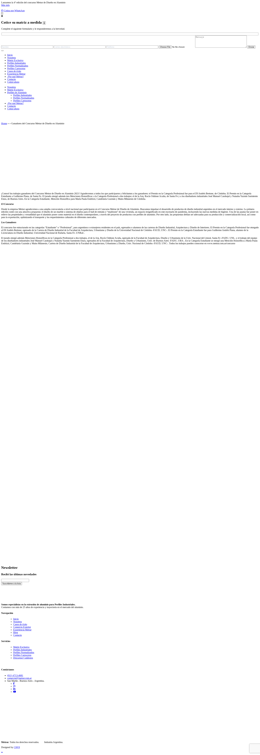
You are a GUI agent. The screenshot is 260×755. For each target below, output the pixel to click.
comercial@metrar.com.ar (19, 678)
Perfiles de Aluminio (17, 92)
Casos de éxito (14, 71)
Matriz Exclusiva (15, 60)
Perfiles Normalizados (17, 65)
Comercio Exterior (22, 627)
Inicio (10, 55)
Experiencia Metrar (16, 74)
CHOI (17, 747)
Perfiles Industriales (16, 63)
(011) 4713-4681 (15, 675)
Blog (15, 632)
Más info (5, 5)
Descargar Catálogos (23, 658)
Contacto (11, 79)
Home (4, 123)
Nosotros (11, 57)
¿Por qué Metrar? (15, 76)
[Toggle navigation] (2, 50)
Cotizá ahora (13, 82)
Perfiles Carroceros (16, 68)
